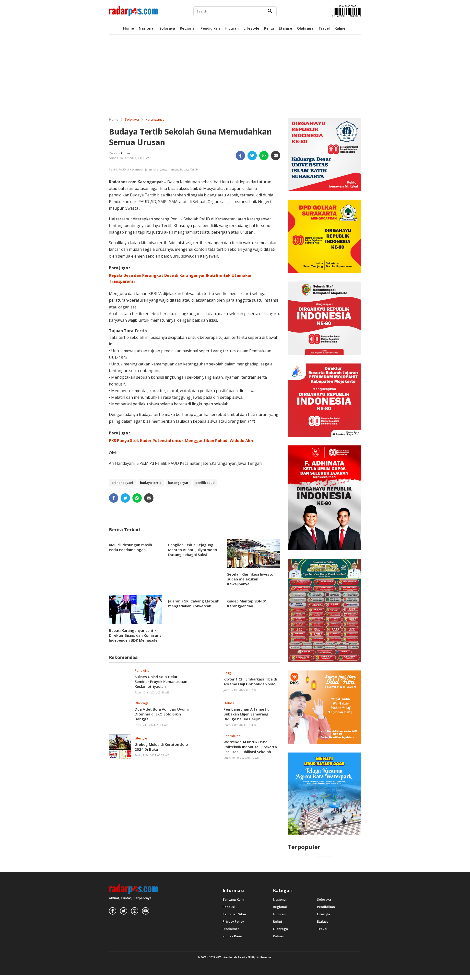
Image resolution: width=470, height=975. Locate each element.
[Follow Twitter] (123, 911)
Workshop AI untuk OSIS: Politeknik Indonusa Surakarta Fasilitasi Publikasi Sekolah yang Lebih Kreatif (250, 749)
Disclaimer (231, 929)
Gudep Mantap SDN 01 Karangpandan (247, 603)
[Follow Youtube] (145, 911)
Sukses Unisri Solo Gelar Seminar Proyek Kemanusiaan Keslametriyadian (161, 681)
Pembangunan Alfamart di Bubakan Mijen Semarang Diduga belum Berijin (246, 714)
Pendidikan (210, 28)
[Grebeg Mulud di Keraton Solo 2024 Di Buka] (120, 746)
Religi (269, 28)
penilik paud (205, 482)
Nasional (146, 28)
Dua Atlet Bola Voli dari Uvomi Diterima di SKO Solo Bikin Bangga (162, 714)
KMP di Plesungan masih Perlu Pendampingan (130, 547)
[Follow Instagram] (134, 911)
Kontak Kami (232, 936)
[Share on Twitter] (252, 155)
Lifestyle (251, 28)
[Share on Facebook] (240, 155)
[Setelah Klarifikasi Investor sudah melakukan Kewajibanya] (253, 553)
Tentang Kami (234, 899)
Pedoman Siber (235, 914)
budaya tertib (150, 482)
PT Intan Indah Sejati (231, 957)
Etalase (285, 28)
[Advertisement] (235, 75)
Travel (324, 28)
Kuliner (341, 28)
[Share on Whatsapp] (264, 155)
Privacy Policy (233, 921)
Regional (188, 28)
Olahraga (305, 28)
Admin (125, 153)
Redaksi (229, 907)
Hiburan (232, 28)
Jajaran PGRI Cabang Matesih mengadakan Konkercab (193, 603)
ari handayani (122, 482)
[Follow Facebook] (112, 911)
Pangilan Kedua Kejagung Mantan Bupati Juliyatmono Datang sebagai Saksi (192, 549)
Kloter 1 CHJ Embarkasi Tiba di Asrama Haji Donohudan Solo (250, 681)
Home (128, 28)
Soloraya (167, 28)
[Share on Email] (275, 155)
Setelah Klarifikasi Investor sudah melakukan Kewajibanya (251, 579)
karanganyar (178, 482)
